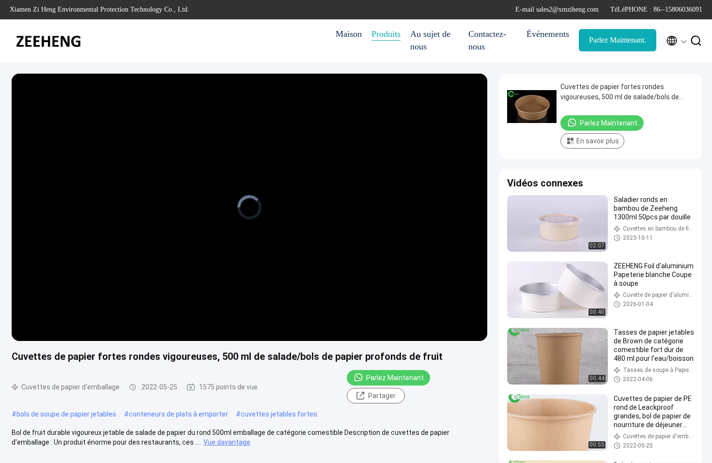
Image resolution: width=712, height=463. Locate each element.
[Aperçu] (48, 40)
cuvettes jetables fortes (279, 414)
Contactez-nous (487, 40)
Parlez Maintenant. (617, 40)
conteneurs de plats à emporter (178, 414)
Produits (386, 34)
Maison (349, 34)
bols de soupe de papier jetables (66, 414)
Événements (547, 34)
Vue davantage (226, 442)
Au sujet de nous (430, 40)
